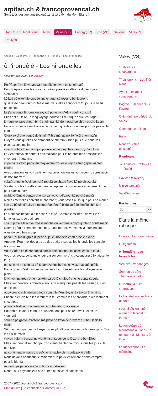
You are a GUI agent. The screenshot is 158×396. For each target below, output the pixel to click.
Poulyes (11, 40)
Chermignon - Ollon (132, 128)
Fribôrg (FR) (83, 32)
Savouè (119, 32)
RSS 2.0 (61, 388)
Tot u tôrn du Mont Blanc (22, 32)
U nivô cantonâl (129, 185)
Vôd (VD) (103, 32)
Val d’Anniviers (129, 193)
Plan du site (12, 388)
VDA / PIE (136, 32)
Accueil (8, 55)
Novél (47, 32)
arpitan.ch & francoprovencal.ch (51, 9)
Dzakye (38, 75)
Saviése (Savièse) (131, 178)
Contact (48, 388)
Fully (122, 136)
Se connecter (32, 388)
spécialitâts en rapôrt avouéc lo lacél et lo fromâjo (133, 313)
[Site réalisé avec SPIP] (148, 385)
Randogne (38, 55)
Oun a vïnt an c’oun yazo (136, 236)
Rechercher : (128, 203)
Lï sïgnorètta (127, 244)
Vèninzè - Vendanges (134, 264)
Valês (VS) (63, 32)
